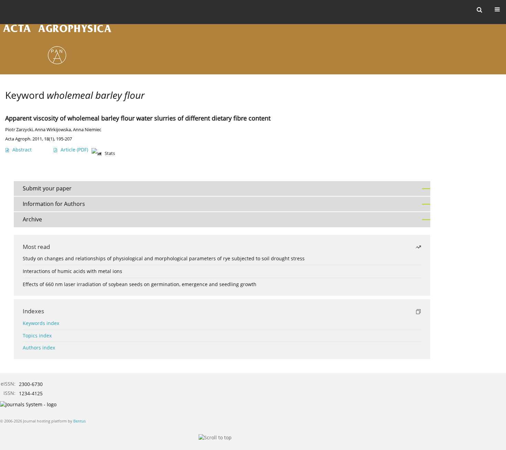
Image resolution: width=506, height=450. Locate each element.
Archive (32, 219)
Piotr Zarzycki (19, 130)
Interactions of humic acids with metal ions (72, 271)
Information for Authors (54, 204)
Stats (110, 153)
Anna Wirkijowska (53, 130)
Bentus (79, 420)
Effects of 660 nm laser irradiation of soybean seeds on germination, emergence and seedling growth (139, 284)
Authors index (39, 347)
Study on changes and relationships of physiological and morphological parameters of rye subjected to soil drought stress (164, 258)
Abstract (22, 149)
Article (74, 149)
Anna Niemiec (87, 130)
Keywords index (41, 323)
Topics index (37, 335)
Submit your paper (47, 188)
